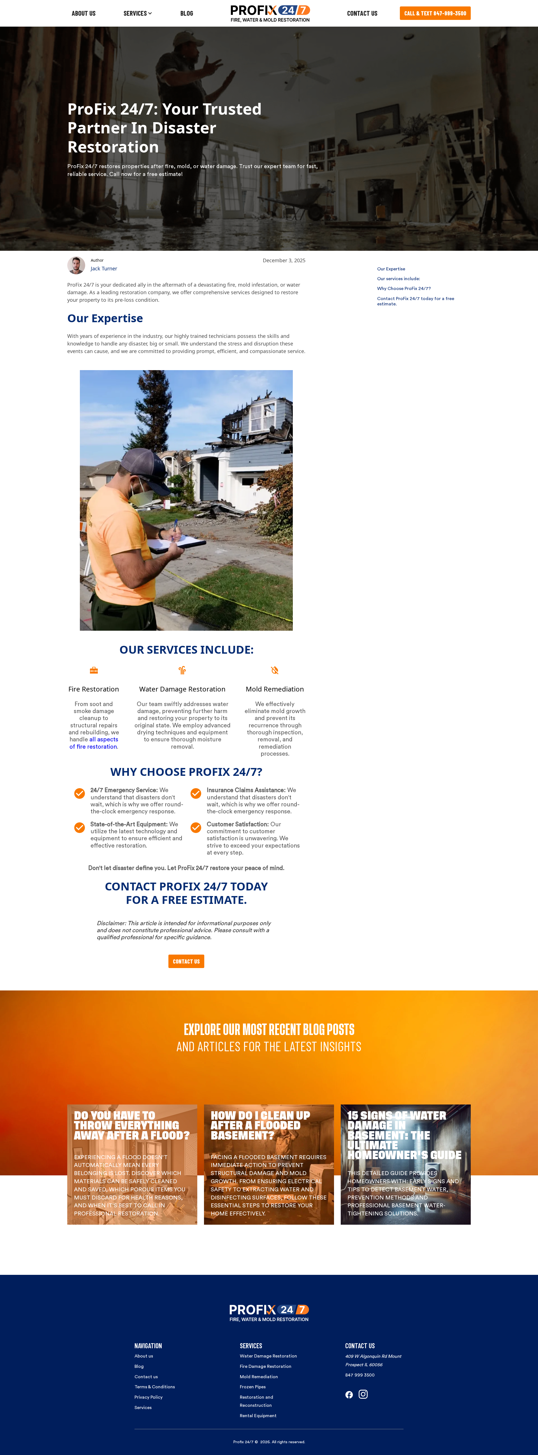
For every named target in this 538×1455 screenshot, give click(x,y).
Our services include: (398, 279)
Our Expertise (391, 269)
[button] (138, 13)
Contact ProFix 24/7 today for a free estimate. (415, 301)
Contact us (146, 1377)
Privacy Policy (148, 1397)
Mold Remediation (259, 1377)
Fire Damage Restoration (265, 1366)
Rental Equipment (258, 1416)
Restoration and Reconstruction (256, 1401)
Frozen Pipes (253, 1387)
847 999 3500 (360, 1375)
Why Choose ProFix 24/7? (404, 288)
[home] (270, 13)
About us (143, 1356)
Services (143, 1407)
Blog (139, 1366)
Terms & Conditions (154, 1387)
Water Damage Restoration (268, 1356)
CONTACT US (362, 13)
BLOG (186, 13)
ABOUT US (84, 13)
